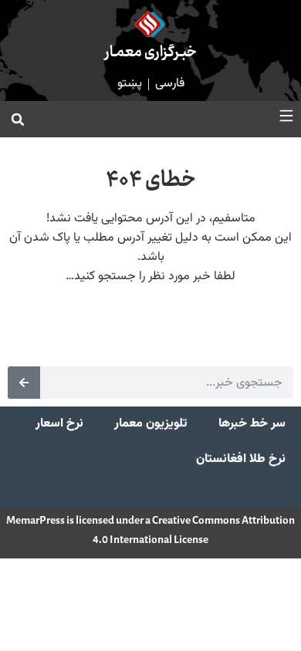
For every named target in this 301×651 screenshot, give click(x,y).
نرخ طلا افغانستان (241, 459)
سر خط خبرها (252, 423)
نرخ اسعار (59, 423)
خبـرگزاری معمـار (151, 52)
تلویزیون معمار (151, 423)
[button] (17, 119)
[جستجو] (24, 382)
